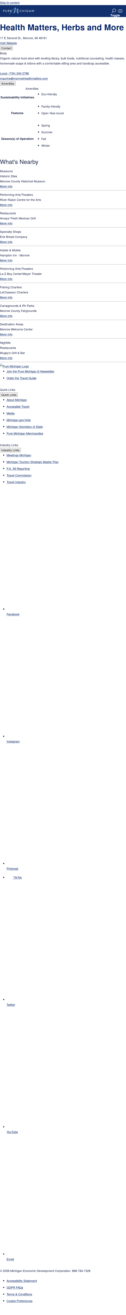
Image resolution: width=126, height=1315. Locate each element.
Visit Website (8, 43)
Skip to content (10, 2)
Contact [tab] (6, 48)
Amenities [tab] (7, 83)
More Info (6, 186)
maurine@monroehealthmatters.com (24, 78)
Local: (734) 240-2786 (14, 73)
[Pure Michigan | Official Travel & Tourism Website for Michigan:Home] (18, 11)
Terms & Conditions (19, 1294)
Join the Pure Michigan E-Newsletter (30, 371)
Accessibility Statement (22, 1280)
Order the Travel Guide (21, 378)
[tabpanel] (63, 66)
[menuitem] (66, 1300)
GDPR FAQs (15, 1287)
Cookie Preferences (19, 1301)
